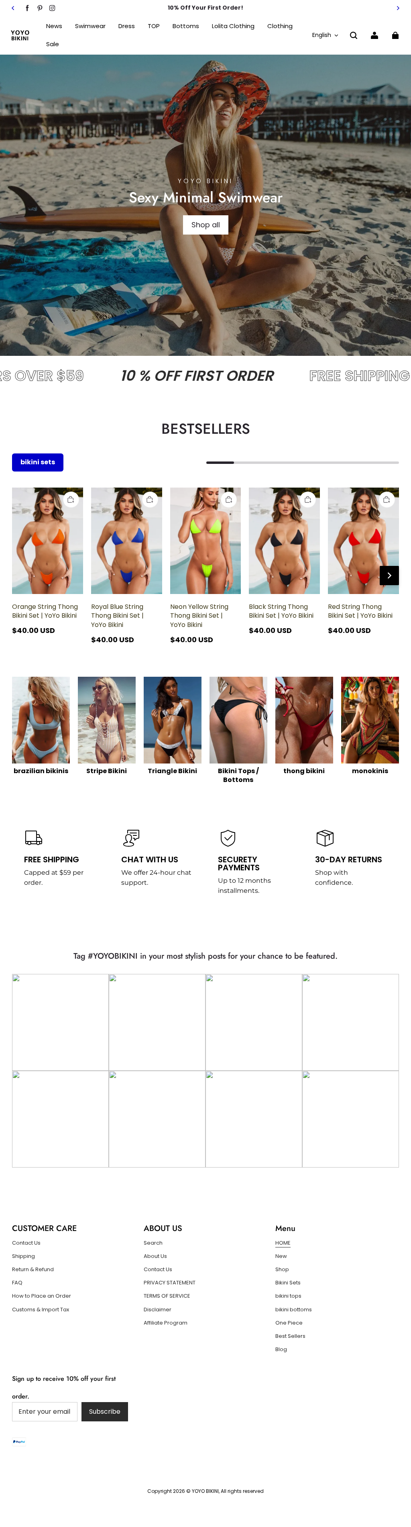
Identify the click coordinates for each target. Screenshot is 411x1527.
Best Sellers (290, 1336)
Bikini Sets (288, 1282)
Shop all (205, 225)
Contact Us (26, 1243)
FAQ (17, 1282)
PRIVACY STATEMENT (169, 1282)
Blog (281, 1349)
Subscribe (104, 1411)
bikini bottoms (293, 1309)
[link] (154, 26)
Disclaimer (157, 1309)
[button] (353, 35)
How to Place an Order (41, 1296)
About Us (155, 1256)
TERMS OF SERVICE (167, 1296)
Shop (282, 1269)
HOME (283, 1243)
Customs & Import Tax (40, 1309)
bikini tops (288, 1296)
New (281, 1256)
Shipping (23, 1256)
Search (153, 1243)
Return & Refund (33, 1269)
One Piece (289, 1323)
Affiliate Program (165, 1323)
